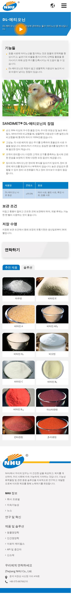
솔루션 (28, 267)
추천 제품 (11, 267)
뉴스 (9, 510)
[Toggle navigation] (63, 5)
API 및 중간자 (14, 549)
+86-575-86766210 (18, 581)
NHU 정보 (11, 493)
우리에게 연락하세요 (18, 565)
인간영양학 (13, 538)
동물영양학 (13, 532)
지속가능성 (13, 505)
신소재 (10, 555)
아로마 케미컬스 (16, 543)
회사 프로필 (13, 499)
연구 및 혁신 (13, 517)
